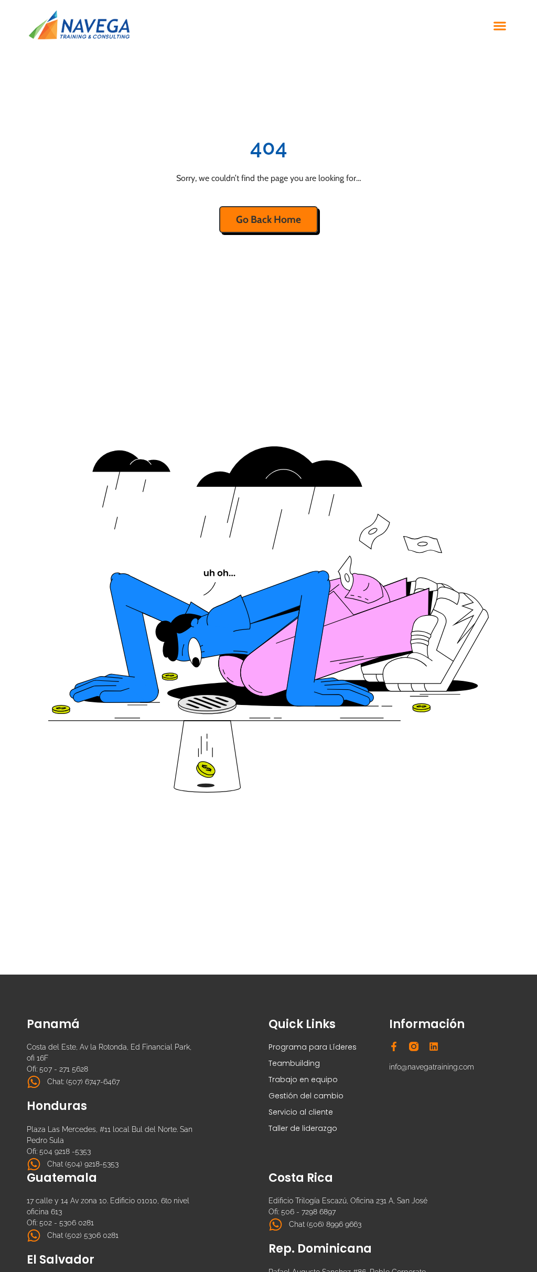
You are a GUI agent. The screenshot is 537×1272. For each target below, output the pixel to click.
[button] (500, 25)
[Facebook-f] (394, 1046)
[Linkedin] (433, 1046)
